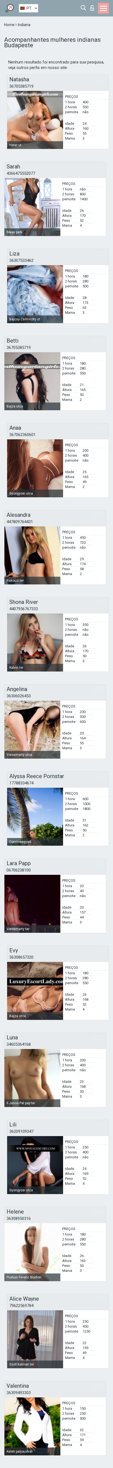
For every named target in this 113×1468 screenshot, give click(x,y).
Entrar (93, 6)
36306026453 (19, 695)
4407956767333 (23, 608)
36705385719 (21, 86)
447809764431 (20, 521)
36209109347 (21, 1131)
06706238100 (19, 870)
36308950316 (19, 1218)
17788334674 (21, 783)
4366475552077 (21, 173)
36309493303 (19, 1392)
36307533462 (21, 260)
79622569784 (21, 1305)
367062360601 (22, 434)
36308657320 (21, 957)
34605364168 (19, 1044)
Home (9, 25)
